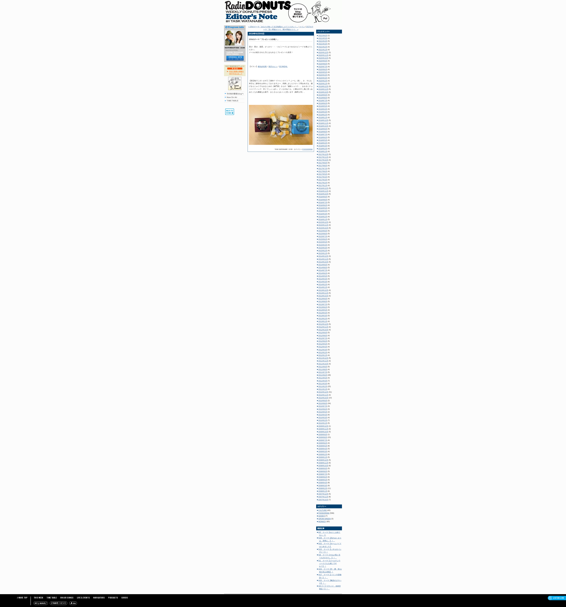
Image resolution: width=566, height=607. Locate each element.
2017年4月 (322, 177)
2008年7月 (322, 474)
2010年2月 (322, 420)
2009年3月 (322, 451)
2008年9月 (322, 468)
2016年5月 (322, 208)
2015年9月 (322, 231)
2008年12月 (323, 460)
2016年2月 (322, 217)
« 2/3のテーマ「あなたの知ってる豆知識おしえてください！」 (273, 27)
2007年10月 (323, 500)
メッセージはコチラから (235, 58)
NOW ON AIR (235, 97)
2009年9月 (322, 435)
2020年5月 (322, 72)
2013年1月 (322, 321)
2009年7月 (322, 440)
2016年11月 (323, 191)
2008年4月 (322, 483)
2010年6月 (322, 409)
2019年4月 (322, 109)
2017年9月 (322, 163)
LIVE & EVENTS (83, 597)
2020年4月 (322, 75)
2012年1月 (322, 355)
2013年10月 (323, 296)
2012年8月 (322, 336)
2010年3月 (322, 418)
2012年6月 (322, 341)
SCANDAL (283, 66)
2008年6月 (322, 477)
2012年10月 (323, 330)
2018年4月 (322, 143)
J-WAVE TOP (22, 597)
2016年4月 (322, 211)
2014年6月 (322, 273)
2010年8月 (322, 403)
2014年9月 (322, 265)
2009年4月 (322, 449)
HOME (229, 112)
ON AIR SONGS (66, 597)
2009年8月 (322, 437)
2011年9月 (322, 367)
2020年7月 (322, 67)
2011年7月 (322, 372)
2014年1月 (322, 287)
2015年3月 (322, 248)
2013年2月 (322, 319)
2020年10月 (323, 58)
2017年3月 (322, 180)
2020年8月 (322, 64)
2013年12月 (323, 290)
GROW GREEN (324, 519)
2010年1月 (322, 423)
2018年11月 (323, 123)
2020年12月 (323, 52)
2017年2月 (322, 183)
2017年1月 (322, 186)
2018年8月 (322, 132)
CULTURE (322, 510)
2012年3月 (322, 350)
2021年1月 (322, 50)
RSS (234, 68)
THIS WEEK (38, 597)
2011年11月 (323, 361)
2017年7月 (322, 169)
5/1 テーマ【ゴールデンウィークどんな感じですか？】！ (329, 563)
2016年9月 (322, 197)
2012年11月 (323, 327)
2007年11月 (323, 497)
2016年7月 (322, 202)
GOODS (321, 516)
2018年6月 (322, 137)
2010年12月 (323, 392)
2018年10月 (323, 126)
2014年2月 (322, 285)
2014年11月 (323, 259)
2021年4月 (322, 41)
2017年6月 (322, 171)
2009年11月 (323, 429)
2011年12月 (323, 358)
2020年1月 (322, 84)
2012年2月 (322, 353)
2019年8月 (322, 98)
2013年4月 (322, 313)
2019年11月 (323, 89)
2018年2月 (322, 149)
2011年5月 (322, 378)
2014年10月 (323, 262)
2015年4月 (322, 245)
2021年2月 (322, 47)
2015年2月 (322, 251)
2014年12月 (323, 256)
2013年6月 (322, 307)
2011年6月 (322, 375)
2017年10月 (323, 160)
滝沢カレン (272, 66)
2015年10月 (323, 228)
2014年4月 (322, 279)
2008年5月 (322, 480)
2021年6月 (322, 36)
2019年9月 (322, 95)
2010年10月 (323, 398)
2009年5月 (322, 446)
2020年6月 (322, 69)
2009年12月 (323, 426)
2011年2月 (322, 386)
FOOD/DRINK (307, 149)
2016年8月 (322, 200)
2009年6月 (322, 443)
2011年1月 (322, 389)
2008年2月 (322, 488)
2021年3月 (322, 44)
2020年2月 (322, 81)
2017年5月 (322, 174)
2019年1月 (322, 118)
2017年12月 (323, 154)
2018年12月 (323, 120)
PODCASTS (113, 597)
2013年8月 (322, 301)
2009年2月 (322, 454)
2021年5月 (322, 38)
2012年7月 (322, 338)
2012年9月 (322, 333)
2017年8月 (322, 166)
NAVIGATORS (99, 597)
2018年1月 (322, 151)
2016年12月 (323, 188)
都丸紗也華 (262, 66)
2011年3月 (322, 384)
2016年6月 (322, 205)
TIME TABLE (235, 101)
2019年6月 (322, 103)
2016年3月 (322, 214)
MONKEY (322, 522)
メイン (302, 27)
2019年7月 (322, 101)
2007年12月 (323, 494)
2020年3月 (322, 78)
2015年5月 (322, 242)
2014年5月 (322, 276)
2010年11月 (323, 395)
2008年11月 (323, 463)
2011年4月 (322, 381)
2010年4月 (322, 415)
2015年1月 (322, 253)
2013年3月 (322, 316)
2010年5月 (322, 412)
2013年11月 (323, 293)
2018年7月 (322, 134)
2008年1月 (322, 491)
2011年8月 (322, 369)
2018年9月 (322, 129)
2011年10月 (323, 364)
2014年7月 (322, 270)
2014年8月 (322, 268)
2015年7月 (322, 236)
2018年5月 (322, 140)
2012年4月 (322, 347)
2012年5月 (322, 344)
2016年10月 (323, 194)
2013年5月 (322, 310)
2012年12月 (323, 324)
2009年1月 (322, 457)
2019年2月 (322, 115)
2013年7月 (322, 304)
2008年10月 (323, 466)
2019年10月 (323, 92)
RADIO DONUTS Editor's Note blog (283, 12)
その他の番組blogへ (235, 93)
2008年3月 (322, 486)
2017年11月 (323, 157)
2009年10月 (323, 432)
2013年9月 (322, 299)
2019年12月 (323, 86)
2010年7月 (322, 406)
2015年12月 (323, 222)
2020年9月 (322, 61)
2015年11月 (323, 225)
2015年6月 (322, 239)
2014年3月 (322, 282)
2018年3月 (322, 146)
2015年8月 (322, 234)
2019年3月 (322, 112)
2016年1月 (322, 219)
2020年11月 (323, 55)
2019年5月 (322, 106)
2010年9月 (322, 401)
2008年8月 (322, 471)
